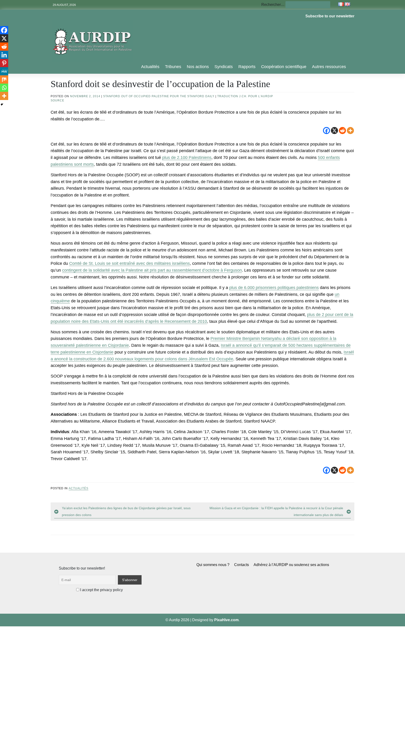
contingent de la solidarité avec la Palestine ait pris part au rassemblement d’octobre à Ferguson (152, 270)
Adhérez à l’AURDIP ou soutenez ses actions (291, 565)
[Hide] (2, 104)
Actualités (150, 66)
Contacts (241, 565)
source (57, 100)
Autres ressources (329, 66)
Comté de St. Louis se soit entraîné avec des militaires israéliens (129, 263)
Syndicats (223, 66)
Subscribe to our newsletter (329, 16)
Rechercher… (273, 5)
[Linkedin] (4, 55)
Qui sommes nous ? (212, 565)
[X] (334, 130)
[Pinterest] (4, 63)
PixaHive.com (226, 620)
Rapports (246, 66)
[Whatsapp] (4, 88)
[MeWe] (4, 71)
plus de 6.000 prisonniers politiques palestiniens (274, 287)
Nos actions (198, 66)
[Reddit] (342, 130)
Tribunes (173, 66)
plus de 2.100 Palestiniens (186, 157)
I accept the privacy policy (101, 590)
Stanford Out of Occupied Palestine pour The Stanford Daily (158, 96)
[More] (350, 130)
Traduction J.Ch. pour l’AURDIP (245, 96)
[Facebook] (326, 130)
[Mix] (4, 79)
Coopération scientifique (283, 66)
